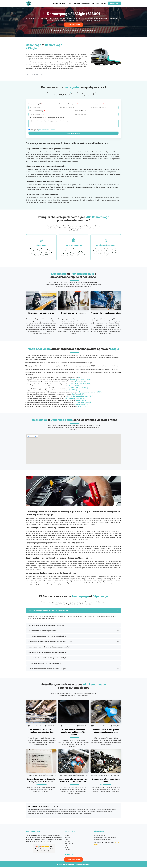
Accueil (55, 3)
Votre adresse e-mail (96, 104)
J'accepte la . (43, 130)
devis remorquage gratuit (63, 93)
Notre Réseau (85, 3)
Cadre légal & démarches (37, 775)
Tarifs (70, 3)
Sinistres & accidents (36, 726)
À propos (77, 3)
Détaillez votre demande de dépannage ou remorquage (46, 117)
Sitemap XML (69, 854)
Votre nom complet (34, 104)
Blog (97, 3)
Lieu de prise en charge (36, 111)
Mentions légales (99, 835)
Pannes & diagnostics (69, 775)
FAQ (93, 3)
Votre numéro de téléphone (68, 104)
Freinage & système (69, 726)
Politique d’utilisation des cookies (105, 837)
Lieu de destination (80, 111)
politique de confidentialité (46, 130)
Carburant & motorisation (101, 726)
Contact (103, 3)
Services (62, 3)
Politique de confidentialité (102, 839)
